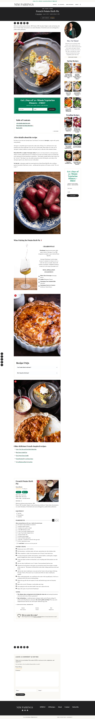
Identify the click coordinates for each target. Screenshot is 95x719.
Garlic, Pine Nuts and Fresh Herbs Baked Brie (26, 449)
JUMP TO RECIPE (45, 17)
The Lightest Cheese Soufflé (22, 455)
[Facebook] (27, 710)
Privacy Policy (63, 717)
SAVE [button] (25, 492)
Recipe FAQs (19, 128)
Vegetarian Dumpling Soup (68, 163)
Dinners (51, 8)
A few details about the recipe (23, 123)
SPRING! (55, 4)
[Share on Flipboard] (24, 23)
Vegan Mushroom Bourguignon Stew (24, 462)
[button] (51, 17)
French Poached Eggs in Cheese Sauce (24, 458)
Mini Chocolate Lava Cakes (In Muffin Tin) (68, 129)
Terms (58, 717)
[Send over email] (27, 23)
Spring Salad (77, 108)
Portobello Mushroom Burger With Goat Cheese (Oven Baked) (77, 76)
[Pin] (15, 34)
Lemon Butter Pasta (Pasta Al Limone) (77, 94)
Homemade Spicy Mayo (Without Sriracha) (77, 163)
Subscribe (75, 707)
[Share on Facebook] (18, 23)
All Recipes (51, 707)
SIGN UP (55, 1)
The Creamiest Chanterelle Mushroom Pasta (68, 147)
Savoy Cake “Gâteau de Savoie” (68, 94)
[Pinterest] (25, 710)
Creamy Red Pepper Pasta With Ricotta (68, 110)
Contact (67, 707)
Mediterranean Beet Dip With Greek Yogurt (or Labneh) (77, 130)
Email (40, 690)
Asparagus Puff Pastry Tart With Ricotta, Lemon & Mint (68, 76)
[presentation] (68, 68)
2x (55, 520)
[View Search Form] (80, 4)
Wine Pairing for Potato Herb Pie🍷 (24, 125)
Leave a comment (37, 616)
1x (53, 520)
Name (18, 690)
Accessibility (69, 717)
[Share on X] (21, 23)
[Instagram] (22, 710)
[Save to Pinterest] (15, 23)
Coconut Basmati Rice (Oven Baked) (77, 146)
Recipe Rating (19, 667)
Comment (18, 670)
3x (57, 520)
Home (43, 8)
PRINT (18, 492)
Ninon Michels (39, 14)
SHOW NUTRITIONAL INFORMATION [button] (25, 604)
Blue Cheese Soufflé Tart (21, 452)
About (77, 4)
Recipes (46, 8)
